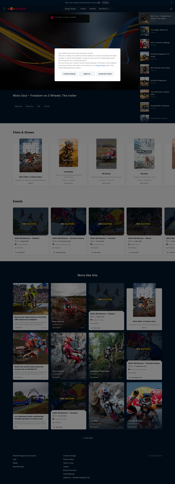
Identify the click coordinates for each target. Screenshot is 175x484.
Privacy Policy (101, 65)
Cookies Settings (69, 74)
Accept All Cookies (105, 74)
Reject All (87, 74)
